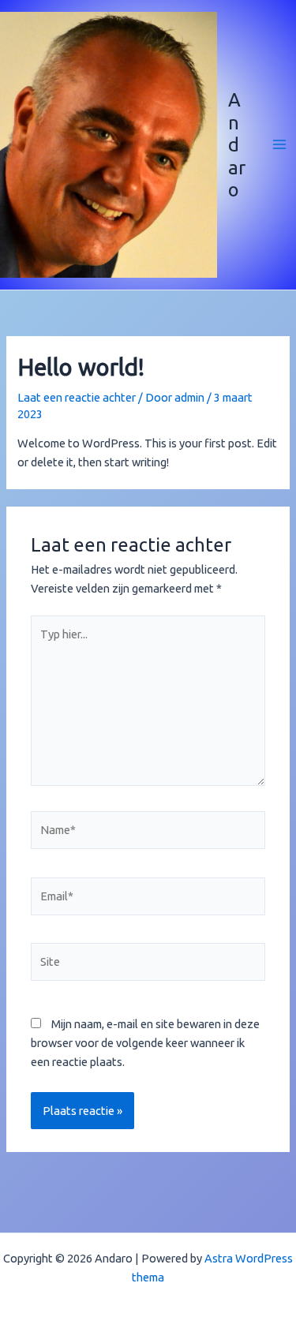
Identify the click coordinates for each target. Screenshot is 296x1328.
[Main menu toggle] (279, 144)
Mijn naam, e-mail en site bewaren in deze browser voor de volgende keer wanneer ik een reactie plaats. (145, 1042)
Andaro (236, 144)
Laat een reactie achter (76, 397)
